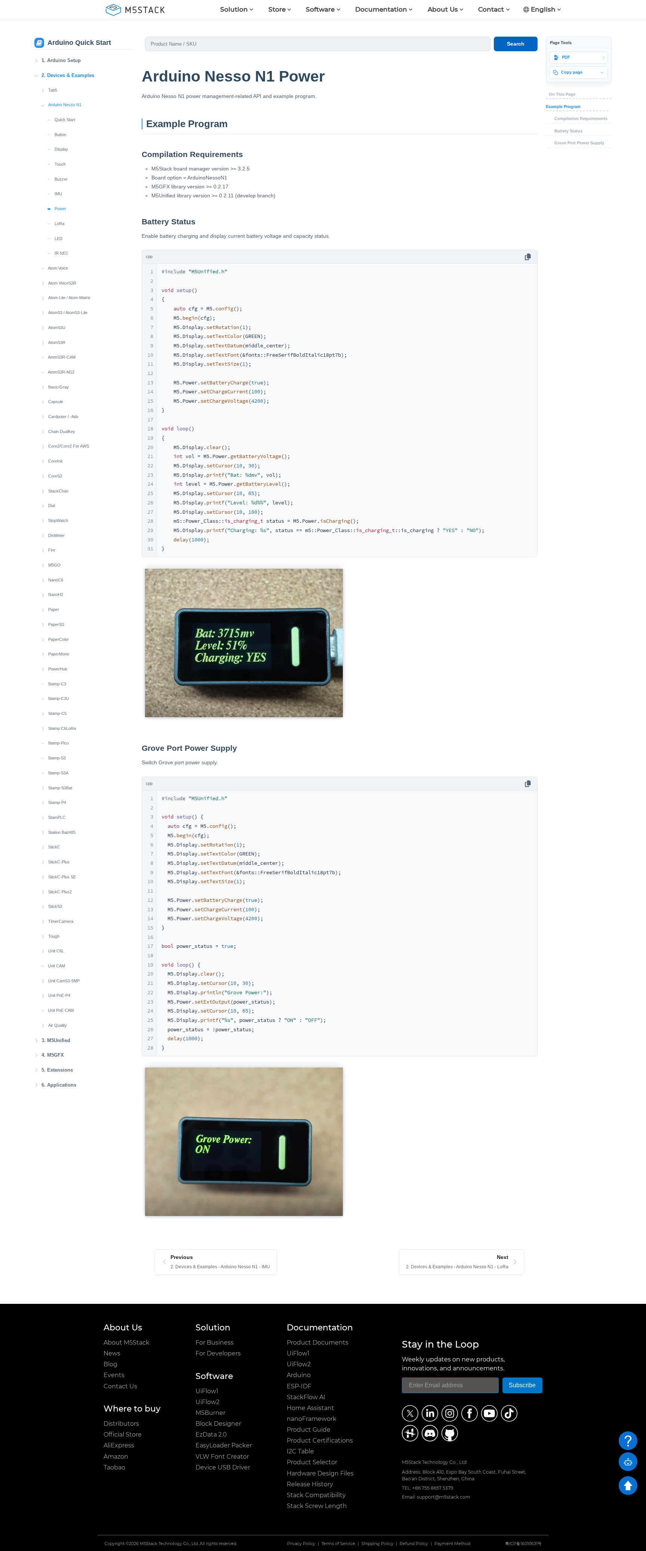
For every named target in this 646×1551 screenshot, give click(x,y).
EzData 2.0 (211, 1434)
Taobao (114, 1467)
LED (58, 238)
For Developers (218, 1353)
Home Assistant (310, 1408)
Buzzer (61, 179)
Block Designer (218, 1423)
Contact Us (120, 1386)
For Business (215, 1342)
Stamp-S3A (58, 773)
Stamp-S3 (57, 758)
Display (61, 149)
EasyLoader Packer (224, 1445)
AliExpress (119, 1445)
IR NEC (61, 253)
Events (114, 1375)
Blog (110, 1364)
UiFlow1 (207, 1391)
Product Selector (312, 1462)
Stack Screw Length (317, 1505)
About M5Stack (127, 1342)
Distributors (121, 1423)
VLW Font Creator (222, 1456)
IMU (58, 193)
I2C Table (300, 1451)
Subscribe (522, 1385)
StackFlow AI (306, 1397)
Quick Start (65, 119)
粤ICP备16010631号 (523, 1544)
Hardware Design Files (320, 1473)
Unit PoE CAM (61, 1010)
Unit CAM (56, 966)
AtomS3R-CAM (62, 357)
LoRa (59, 223)
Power (60, 208)
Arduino (299, 1375)
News (112, 1353)
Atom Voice (58, 268)
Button (60, 134)
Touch (60, 164)
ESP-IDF (299, 1386)
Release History (310, 1484)
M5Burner (210, 1412)
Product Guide (308, 1429)
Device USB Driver (223, 1467)
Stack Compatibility (316, 1495)
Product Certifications (320, 1440)
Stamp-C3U (58, 698)
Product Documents (317, 1342)
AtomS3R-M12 (61, 372)
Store (277, 9)
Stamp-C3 (57, 684)
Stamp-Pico (58, 743)
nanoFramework (311, 1418)
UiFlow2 (207, 1402)
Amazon (116, 1456)
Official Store (123, 1434)
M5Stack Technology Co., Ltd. (169, 1544)
